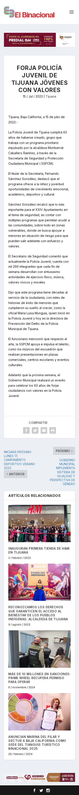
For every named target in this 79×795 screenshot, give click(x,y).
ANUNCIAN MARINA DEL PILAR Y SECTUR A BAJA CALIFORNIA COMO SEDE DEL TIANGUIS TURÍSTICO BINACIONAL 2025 (37, 743)
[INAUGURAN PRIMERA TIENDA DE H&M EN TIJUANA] (39, 523)
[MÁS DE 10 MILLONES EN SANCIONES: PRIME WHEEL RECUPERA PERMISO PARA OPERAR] (39, 648)
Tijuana (51, 96)
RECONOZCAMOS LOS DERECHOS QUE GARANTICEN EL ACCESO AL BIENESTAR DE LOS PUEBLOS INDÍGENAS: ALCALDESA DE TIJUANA (38, 613)
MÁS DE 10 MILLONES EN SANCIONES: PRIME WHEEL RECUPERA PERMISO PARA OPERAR (39, 678)
